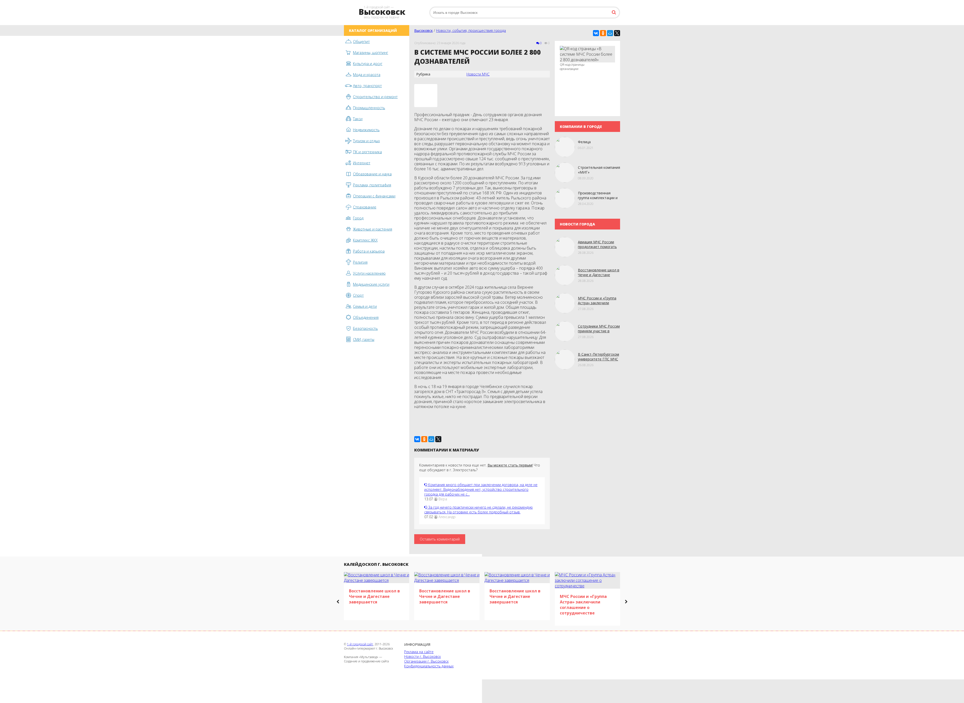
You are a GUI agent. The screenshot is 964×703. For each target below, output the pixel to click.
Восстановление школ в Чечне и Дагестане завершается (598, 275)
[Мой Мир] (610, 33)
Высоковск (423, 30)
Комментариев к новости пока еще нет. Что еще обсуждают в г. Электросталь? (479, 467)
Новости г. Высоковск (422, 656)
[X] (617, 33)
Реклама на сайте (419, 651)
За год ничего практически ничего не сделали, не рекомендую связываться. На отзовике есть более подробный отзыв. (478, 509)
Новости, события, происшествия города (471, 30)
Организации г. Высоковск (426, 661)
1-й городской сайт (360, 644)
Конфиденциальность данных (429, 666)
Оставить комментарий (440, 539)
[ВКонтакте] (596, 33)
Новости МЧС (478, 74)
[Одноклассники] (603, 33)
